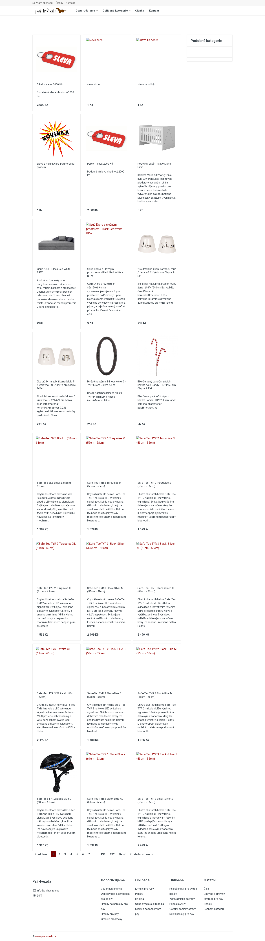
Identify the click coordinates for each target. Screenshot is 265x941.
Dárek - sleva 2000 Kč (50, 84)
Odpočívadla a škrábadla (149, 904)
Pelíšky (139, 893)
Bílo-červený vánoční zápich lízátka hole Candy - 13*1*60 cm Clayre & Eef (157, 385)
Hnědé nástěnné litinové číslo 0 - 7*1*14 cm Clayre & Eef (106, 383)
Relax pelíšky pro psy (181, 914)
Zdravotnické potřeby (182, 898)
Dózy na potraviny (214, 893)
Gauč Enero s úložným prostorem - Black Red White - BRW (105, 272)
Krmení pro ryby (144, 888)
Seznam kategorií (214, 909)
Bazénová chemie (111, 888)
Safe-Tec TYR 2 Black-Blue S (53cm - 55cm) (104, 695)
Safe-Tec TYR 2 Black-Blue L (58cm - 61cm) (54, 800)
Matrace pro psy (213, 898)
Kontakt (70, 3)
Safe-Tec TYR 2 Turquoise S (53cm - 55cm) (154, 484)
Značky (208, 904)
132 (112, 854)
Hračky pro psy (110, 914)
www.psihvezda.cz (45, 936)
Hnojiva (139, 898)
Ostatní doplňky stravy (182, 909)
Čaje (206, 888)
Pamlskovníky (177, 904)
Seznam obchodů (42, 3)
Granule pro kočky (111, 919)
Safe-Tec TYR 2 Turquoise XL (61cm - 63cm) (54, 589)
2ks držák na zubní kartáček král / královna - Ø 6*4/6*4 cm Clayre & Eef (56, 385)
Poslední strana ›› (141, 854)
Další (122, 854)
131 (103, 854)
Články (59, 3)
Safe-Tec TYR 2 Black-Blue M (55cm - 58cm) (155, 695)
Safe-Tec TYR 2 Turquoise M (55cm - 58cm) (104, 484)
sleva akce (93, 84)
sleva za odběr (146, 84)
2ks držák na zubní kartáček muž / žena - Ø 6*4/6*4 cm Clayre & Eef (157, 272)
